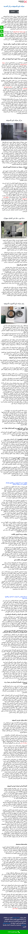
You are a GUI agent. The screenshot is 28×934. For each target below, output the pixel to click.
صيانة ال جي (23, 743)
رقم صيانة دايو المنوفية (19, 31)
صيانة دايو (15, 908)
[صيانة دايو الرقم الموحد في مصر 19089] (22, 2)
